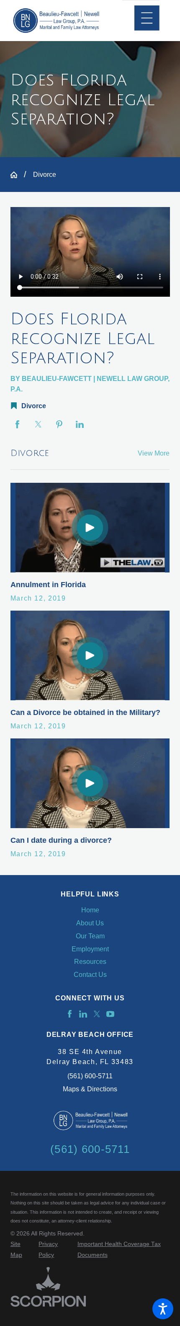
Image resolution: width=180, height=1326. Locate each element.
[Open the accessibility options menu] (162, 1308)
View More (154, 453)
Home (90, 910)
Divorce (44, 174)
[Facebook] (70, 1014)
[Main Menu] (146, 18)
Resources (90, 961)
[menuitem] (90, 910)
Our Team (90, 936)
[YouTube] (110, 1014)
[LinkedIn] (83, 1014)
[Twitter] (97, 1014)
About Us (90, 923)
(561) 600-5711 (90, 1076)
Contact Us (90, 974)
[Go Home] (17, 174)
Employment (90, 949)
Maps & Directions (90, 1089)
